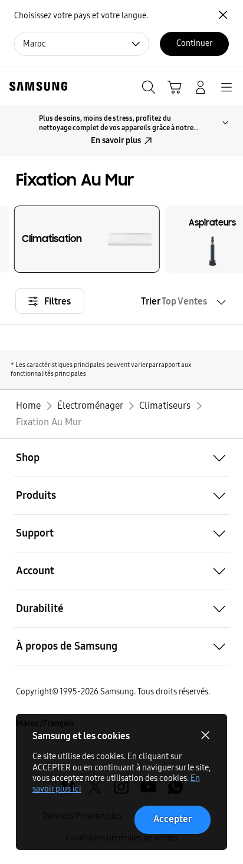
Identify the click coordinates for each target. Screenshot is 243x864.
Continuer (194, 43)
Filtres (57, 301)
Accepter (172, 819)
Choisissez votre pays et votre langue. (81, 16)
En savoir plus (116, 140)
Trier (174, 301)
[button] (121, 457)
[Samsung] (36, 86)
